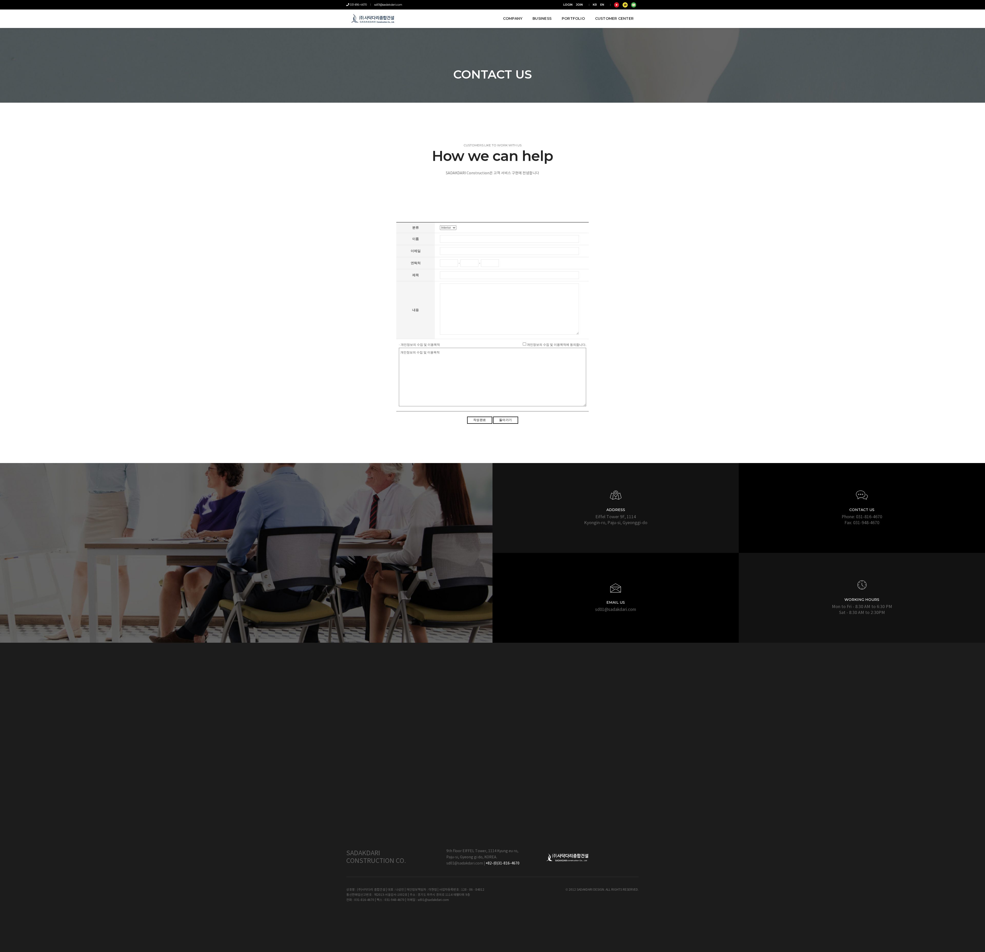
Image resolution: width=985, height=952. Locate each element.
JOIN (579, 4)
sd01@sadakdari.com (388, 4)
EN (602, 4)
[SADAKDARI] (373, 18)
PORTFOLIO (573, 18)
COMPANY (512, 18)
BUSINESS (542, 18)
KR (595, 4)
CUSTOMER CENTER (614, 18)
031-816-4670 (358, 4)
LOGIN (568, 4)
